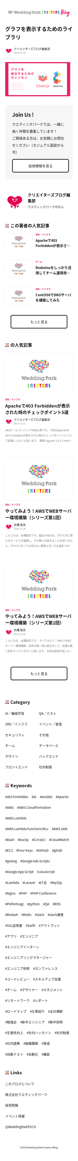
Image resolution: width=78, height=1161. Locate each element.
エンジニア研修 (18, 968)
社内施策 (13, 1043)
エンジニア (30, 936)
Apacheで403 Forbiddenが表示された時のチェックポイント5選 (53, 248)
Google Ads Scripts (36, 861)
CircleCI (40, 839)
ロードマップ (16, 1011)
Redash (12, 914)
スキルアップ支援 (48, 979)
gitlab (58, 850)
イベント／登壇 (50, 724)
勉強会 (12, 1022)
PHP (24, 893)
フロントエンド (16, 767)
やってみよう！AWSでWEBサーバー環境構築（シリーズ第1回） (38, 514)
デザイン (11, 756)
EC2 (10, 850)
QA (47, 904)
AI (34, 796)
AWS (10, 807)
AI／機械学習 (14, 713)
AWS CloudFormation (35, 807)
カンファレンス (46, 968)
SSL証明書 (14, 925)
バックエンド (48, 756)
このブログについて (19, 1083)
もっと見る (39, 321)
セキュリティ (14, 735)
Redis (27, 914)
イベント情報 (15, 1116)
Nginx (11, 893)
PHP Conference (44, 893)
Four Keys (25, 850)
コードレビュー (18, 979)
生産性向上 (15, 1032)
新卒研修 (56, 1022)
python (34, 904)
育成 (46, 1043)
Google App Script (20, 871)
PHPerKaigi (15, 904)
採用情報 (11, 1105)
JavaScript (47, 871)
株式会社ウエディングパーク (26, 1094)
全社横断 (56, 1011)
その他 (44, 735)
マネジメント (53, 989)
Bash (10, 839)
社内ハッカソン (39, 1032)
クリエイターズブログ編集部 (32, 49)
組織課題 (31, 1043)
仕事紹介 (38, 1011)
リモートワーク (18, 1000)
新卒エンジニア (33, 1022)
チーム (10, 745)
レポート (41, 1000)
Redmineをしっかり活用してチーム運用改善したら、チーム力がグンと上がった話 (53, 275)
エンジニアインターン (23, 946)
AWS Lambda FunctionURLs (27, 828)
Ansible (46, 796)
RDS (57, 904)
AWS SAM (60, 828)
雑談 (46, 1054)
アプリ (12, 936)
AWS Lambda (16, 818)
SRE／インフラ (16, 724)
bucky (24, 839)
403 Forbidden (17, 796)
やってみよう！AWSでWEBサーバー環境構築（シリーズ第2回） (38, 619)
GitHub (43, 850)
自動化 (33, 1054)
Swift (31, 925)
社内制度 (45, 767)
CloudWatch (60, 839)
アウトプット (50, 925)
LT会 (43, 882)
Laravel (29, 882)
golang (12, 861)
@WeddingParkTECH (20, 1126)
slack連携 (56, 914)
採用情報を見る (40, 165)
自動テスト (15, 1054)
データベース (48, 745)
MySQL (57, 882)
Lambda (13, 882)
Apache (62, 796)
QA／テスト (47, 713)
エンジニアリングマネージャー (29, 957)
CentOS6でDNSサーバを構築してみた (53, 297)
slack (40, 914)
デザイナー (30, 989)
